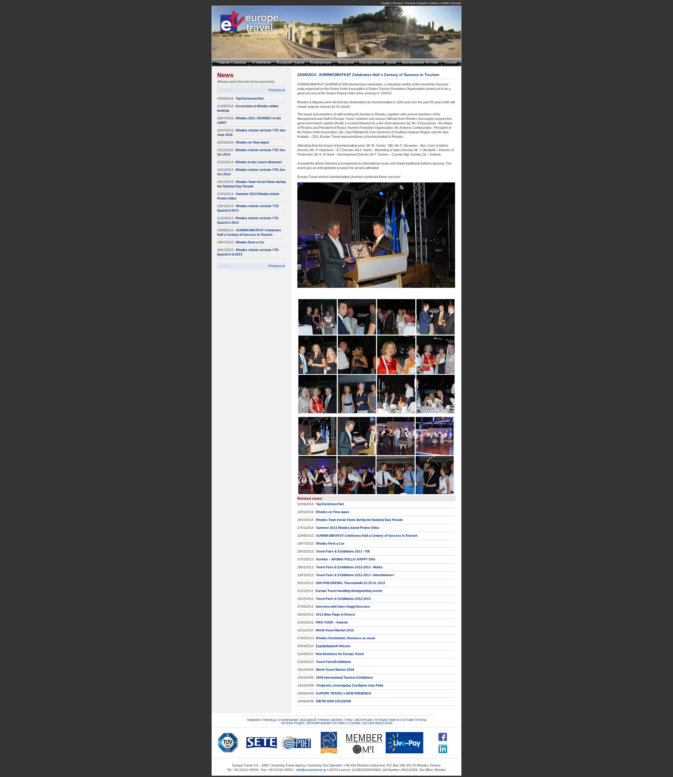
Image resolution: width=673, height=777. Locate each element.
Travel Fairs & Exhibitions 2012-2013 (343, 599)
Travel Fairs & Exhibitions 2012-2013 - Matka (349, 567)
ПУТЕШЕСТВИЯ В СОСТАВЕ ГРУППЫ (400, 720)
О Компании (261, 62)
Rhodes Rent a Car (250, 242)
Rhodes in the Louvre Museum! (259, 162)
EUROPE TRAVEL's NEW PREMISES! (343, 693)
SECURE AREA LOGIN (377, 723)
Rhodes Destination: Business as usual (345, 638)
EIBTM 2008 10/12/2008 (333, 701)
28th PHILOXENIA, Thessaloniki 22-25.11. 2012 (350, 583)
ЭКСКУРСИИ (363, 720)
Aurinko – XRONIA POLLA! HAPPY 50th (345, 559)
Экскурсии (345, 62)
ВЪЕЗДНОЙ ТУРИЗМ (314, 720)
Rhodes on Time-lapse (252, 142)
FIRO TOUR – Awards (332, 622)
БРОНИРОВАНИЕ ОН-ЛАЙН (326, 723)
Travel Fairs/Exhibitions (333, 662)
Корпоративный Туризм (377, 62)
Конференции (321, 62)
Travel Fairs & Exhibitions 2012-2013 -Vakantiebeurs (355, 575)
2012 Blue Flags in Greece (335, 614)
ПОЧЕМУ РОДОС (293, 723)
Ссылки (451, 62)
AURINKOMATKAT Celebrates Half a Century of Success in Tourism (366, 536)
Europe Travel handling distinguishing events (349, 591)
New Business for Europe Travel (340, 654)
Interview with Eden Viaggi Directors (343, 607)
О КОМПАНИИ (288, 720)
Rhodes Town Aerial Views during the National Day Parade (359, 520)
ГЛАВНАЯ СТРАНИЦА (261, 720)
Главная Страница (231, 62)
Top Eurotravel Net (250, 98)
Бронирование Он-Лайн (420, 62)
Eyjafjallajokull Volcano (333, 646)
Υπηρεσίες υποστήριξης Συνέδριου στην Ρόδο (349, 685)
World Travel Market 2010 (335, 630)
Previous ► (277, 90)
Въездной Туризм (290, 62)
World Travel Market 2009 (335, 670)
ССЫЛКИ (354, 723)
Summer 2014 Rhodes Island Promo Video (347, 528)
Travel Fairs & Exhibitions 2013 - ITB (343, 551)
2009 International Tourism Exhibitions (344, 677)
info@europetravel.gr (311, 770)
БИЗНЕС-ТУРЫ (341, 720)
